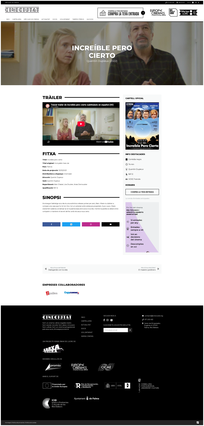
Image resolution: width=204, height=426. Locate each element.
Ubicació (181, 2)
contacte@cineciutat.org (153, 316)
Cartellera (16, 19)
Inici (8, 19)
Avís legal (8, 422)
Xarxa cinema (87, 336)
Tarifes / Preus (78, 19)
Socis (83, 329)
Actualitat (46, 19)
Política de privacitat (18, 422)
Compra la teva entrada (142, 192)
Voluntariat (65, 19)
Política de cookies (30, 422)
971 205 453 (170, 2)
